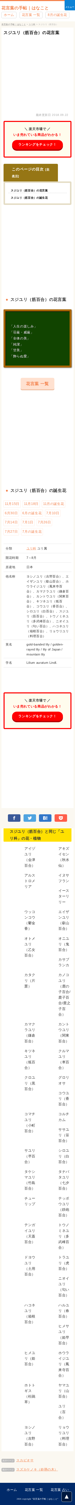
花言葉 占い (60, 1490)
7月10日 (52, 513)
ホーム (9, 15)
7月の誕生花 (32, 531)
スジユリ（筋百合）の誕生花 (29, 197)
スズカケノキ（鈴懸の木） (37, 1469)
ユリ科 (31, 548)
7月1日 (27, 522)
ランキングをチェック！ (37, 144)
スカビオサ (25, 1460)
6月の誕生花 (32, 513)
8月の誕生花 (57, 15)
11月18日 (31, 504)
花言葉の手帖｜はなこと (25, 8)
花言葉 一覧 (31, 15)
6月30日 (11, 513)
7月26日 (44, 522)
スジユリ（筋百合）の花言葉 (31, 32)
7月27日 (11, 531)
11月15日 (12, 504)
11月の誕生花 (53, 504)
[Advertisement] (37, 72)
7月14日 (11, 522)
